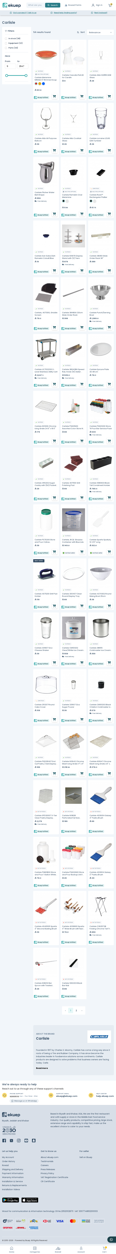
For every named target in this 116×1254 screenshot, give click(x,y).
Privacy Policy (47, 1173)
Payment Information (12, 1173)
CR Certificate (48, 1181)
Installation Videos (11, 1189)
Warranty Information (13, 1177)
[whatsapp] (111, 1239)
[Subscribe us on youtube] (28, 1140)
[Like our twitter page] (13, 1140)
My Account (8, 1157)
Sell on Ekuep (86, 1157)
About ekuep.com (49, 1157)
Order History (8, 1161)
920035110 (14, 1096)
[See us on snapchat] (35, 1140)
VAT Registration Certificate (54, 1177)
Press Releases (48, 1169)
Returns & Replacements (14, 1185)
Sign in (99, 5)
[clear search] (44, 5)
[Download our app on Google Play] (10, 1201)
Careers (45, 1165)
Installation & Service (12, 1181)
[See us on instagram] (20, 1140)
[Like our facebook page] (6, 1140)
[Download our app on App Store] (29, 1201)
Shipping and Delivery (12, 1169)
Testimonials (47, 1161)
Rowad (5, 1165)
